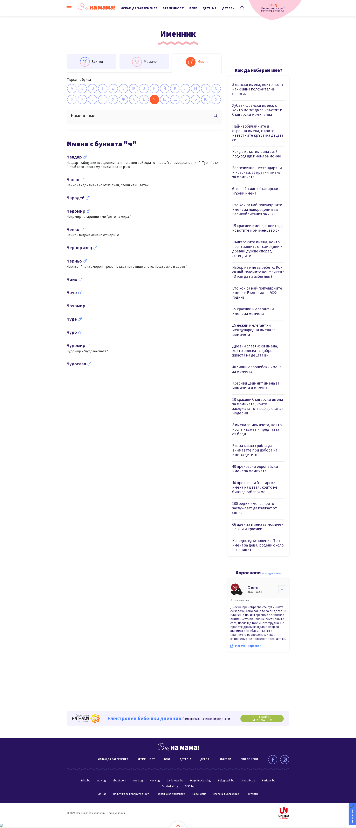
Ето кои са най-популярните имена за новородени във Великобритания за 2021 (257, 209)
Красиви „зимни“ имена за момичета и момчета (255, 386)
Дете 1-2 (210, 8)
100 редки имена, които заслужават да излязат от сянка (254, 508)
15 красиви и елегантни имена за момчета (253, 311)
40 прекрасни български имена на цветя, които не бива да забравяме (254, 487)
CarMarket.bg (170, 786)
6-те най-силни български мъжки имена (255, 191)
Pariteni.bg (268, 781)
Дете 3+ (228, 8)
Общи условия (116, 813)
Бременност (173, 8)
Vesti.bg (138, 781)
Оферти (225, 759)
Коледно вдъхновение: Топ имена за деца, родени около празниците (257, 545)
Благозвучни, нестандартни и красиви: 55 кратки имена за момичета (257, 172)
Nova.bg (155, 781)
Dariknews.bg (175, 781)
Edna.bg (85, 781)
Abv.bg (101, 781)
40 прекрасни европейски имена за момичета (255, 469)
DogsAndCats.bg (200, 781)
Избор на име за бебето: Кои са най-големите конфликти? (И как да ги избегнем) (258, 272)
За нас (102, 794)
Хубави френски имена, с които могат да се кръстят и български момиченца (257, 110)
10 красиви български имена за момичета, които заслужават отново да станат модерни (257, 406)
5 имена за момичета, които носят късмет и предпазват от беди (257, 429)
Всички (97, 61)
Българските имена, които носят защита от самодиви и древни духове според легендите (257, 249)
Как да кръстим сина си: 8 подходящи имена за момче (256, 154)
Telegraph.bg (226, 781)
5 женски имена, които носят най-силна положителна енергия (258, 89)
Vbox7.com (119, 781)
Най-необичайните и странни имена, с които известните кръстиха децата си (257, 133)
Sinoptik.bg (248, 781)
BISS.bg (189, 786)
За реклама (199, 794)
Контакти (252, 794)
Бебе (193, 8)
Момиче (150, 61)
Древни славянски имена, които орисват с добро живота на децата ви (255, 351)
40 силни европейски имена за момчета (256, 369)
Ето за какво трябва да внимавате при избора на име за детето (254, 450)
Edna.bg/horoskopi (271, 573)
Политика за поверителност (131, 794)
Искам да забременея (139, 8)
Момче (202, 61)
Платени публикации (226, 794)
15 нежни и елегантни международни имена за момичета (253, 330)
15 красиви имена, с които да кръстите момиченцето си (257, 228)
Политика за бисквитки (170, 794)
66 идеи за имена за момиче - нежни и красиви (257, 527)
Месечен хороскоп (248, 646)
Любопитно (249, 759)
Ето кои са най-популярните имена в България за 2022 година (257, 293)
